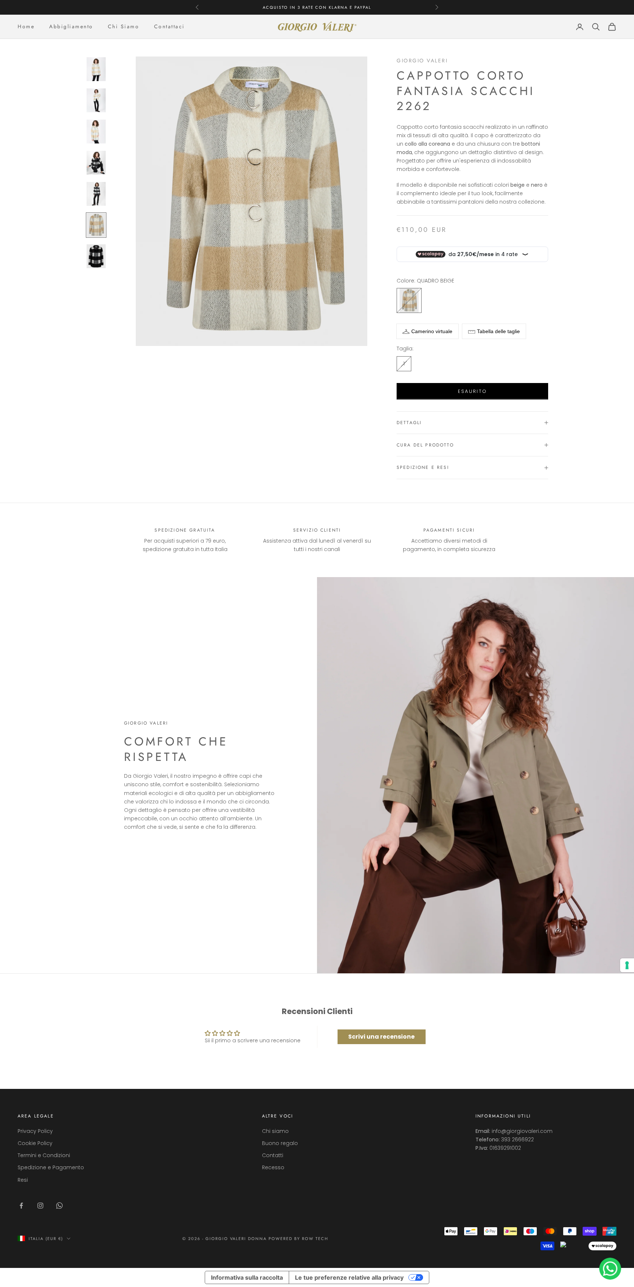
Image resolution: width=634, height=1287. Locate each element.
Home (26, 26)
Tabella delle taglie (498, 331)
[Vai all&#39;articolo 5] (96, 194)
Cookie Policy (35, 1143)
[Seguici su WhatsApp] (59, 1205)
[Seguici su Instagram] (40, 1205)
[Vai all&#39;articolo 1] (96, 69)
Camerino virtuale (431, 331)
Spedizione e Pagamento (51, 1167)
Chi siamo (275, 1131)
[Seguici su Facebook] (21, 1205)
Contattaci (169, 26)
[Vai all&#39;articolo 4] (96, 162)
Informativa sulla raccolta (247, 1277)
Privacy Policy (35, 1131)
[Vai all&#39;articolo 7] (96, 256)
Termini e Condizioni (44, 1155)
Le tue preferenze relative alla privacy (349, 1277)
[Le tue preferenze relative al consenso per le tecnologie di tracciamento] (627, 965)
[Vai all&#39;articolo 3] (96, 131)
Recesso (273, 1167)
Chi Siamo (123, 26)
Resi (23, 1180)
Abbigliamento (71, 26)
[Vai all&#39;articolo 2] (96, 100)
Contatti (272, 1155)
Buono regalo (280, 1143)
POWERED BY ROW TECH (298, 1239)
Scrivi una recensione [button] (381, 1036)
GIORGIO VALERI (422, 60)
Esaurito (472, 391)
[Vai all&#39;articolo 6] (96, 225)
